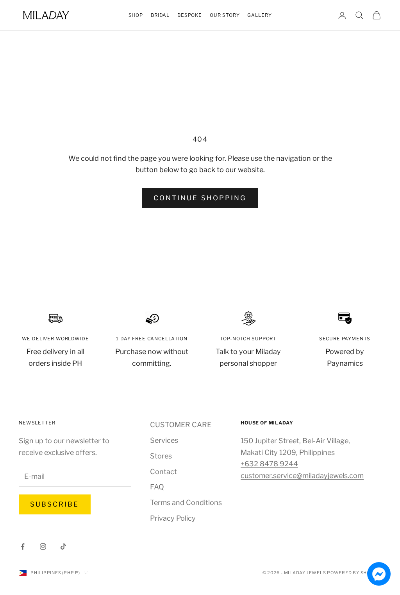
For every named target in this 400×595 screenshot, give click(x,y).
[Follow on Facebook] (23, 546)
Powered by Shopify (354, 572)
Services (164, 440)
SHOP (136, 15)
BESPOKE (189, 15)
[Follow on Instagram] (43, 546)
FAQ (157, 487)
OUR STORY (225, 15)
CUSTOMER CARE (180, 425)
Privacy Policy (173, 518)
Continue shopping (200, 198)
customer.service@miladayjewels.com (302, 475)
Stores (161, 456)
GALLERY (259, 15)
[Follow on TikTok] (63, 546)
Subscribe (54, 504)
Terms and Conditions (186, 502)
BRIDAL (160, 15)
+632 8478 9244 (269, 464)
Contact (163, 471)
